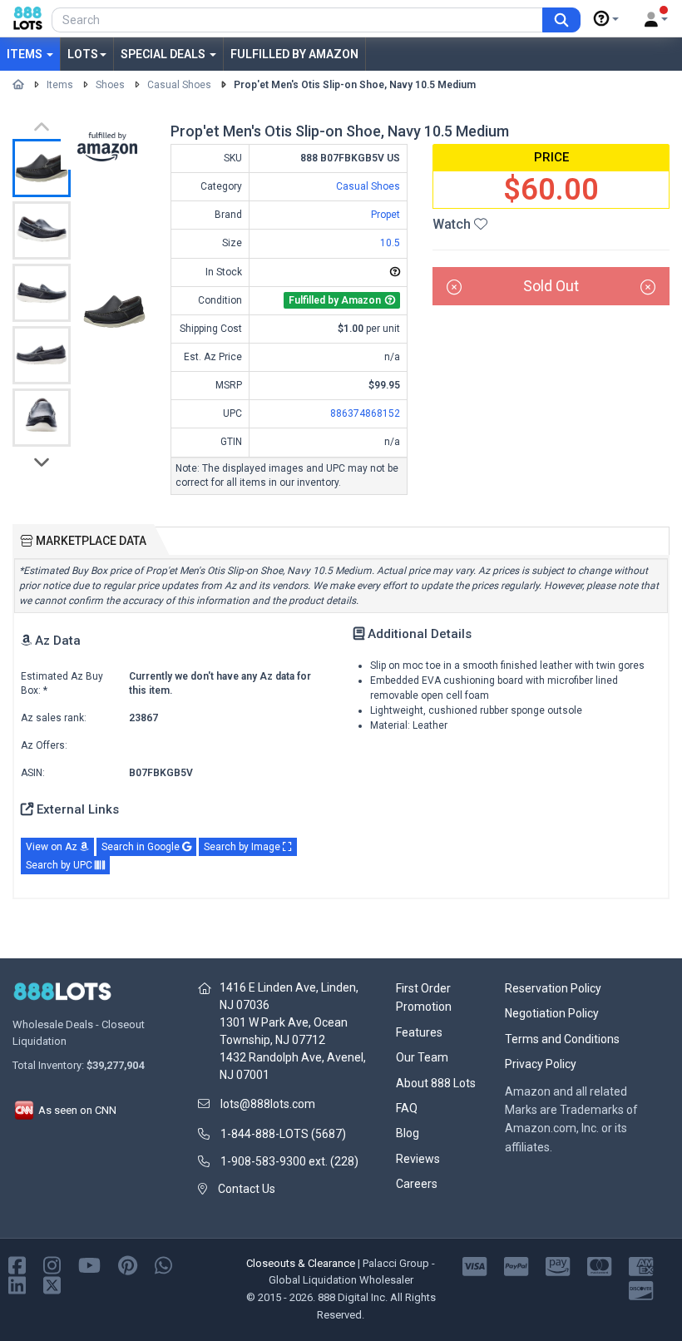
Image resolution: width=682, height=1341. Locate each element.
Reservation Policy (553, 988)
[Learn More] (606, 19)
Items (26, 54)
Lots (82, 54)
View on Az (53, 847)
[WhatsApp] (163, 1264)
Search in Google (141, 847)
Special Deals (164, 54)
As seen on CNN (76, 1110)
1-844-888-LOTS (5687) (283, 1134)
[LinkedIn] (17, 1284)
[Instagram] (52, 1264)
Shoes (110, 85)
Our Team (422, 1057)
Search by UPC (60, 865)
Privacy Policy (540, 1064)
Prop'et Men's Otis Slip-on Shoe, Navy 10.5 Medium (355, 85)
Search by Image (243, 847)
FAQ (407, 1108)
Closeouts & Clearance (300, 1263)
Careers (416, 1183)
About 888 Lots (436, 1083)
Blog (407, 1133)
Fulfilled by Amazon (294, 54)
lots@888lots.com (267, 1104)
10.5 (390, 243)
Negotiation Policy (552, 1013)
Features (419, 1032)
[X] (52, 1284)
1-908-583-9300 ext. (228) (289, 1161)
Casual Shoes (179, 85)
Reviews (418, 1158)
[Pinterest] (127, 1264)
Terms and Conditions (562, 1039)
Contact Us (246, 1188)
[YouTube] (89, 1264)
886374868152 (365, 413)
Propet (385, 214)
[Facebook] (17, 1264)
